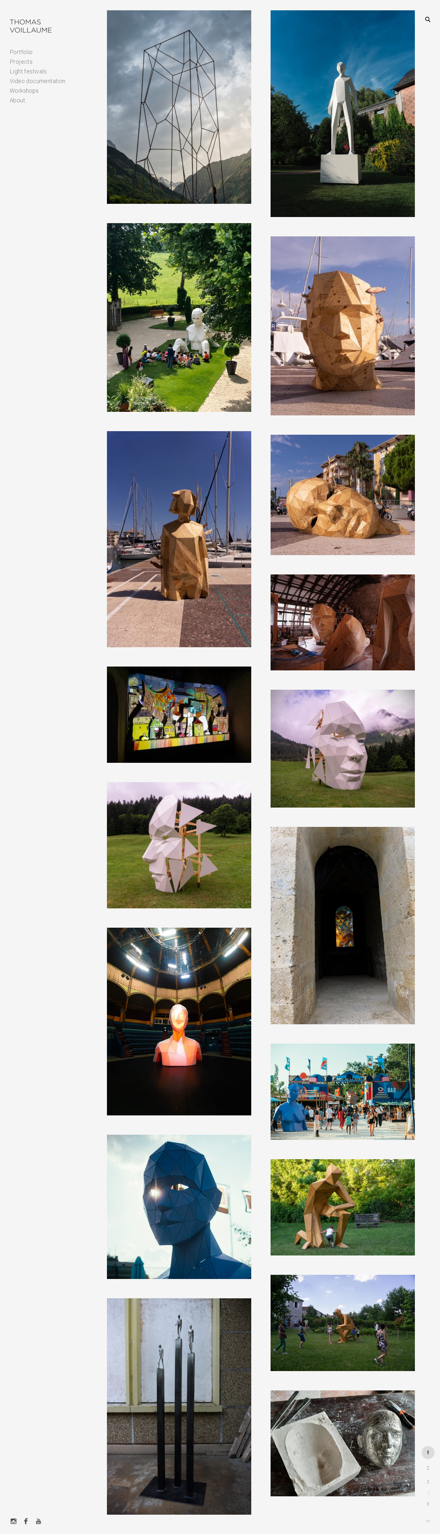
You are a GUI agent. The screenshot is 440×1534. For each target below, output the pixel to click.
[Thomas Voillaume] (31, 26)
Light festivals (28, 71)
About (17, 100)
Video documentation (38, 81)
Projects (21, 61)
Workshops (24, 90)
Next (428, 1520)
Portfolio (21, 52)
